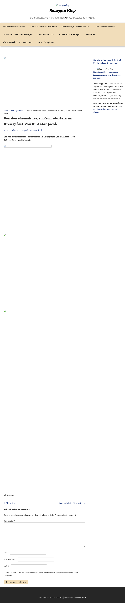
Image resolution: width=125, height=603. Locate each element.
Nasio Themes (56, 597)
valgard (25, 130)
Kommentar (9, 521)
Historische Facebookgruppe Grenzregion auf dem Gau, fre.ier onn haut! (107, 75)
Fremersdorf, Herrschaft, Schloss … (76, 26)
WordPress (81, 597)
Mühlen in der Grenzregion (70, 34)
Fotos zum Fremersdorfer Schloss (43, 26)
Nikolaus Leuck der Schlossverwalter (17, 42)
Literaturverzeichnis (45, 34)
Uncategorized (16, 110)
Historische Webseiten (105, 26)
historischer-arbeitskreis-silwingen (17, 34)
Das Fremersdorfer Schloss (13, 26)
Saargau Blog (62, 10)
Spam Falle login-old (46, 42)
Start (6, 110)
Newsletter (90, 34)
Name (7, 552)
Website (7, 566)
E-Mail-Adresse (11, 559)
